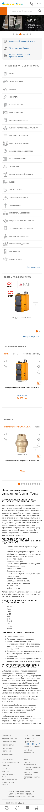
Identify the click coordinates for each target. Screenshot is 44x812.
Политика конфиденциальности (21, 791)
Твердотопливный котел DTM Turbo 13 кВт (22, 388)
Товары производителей (17, 277)
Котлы (6, 354)
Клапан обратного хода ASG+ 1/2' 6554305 (22, 461)
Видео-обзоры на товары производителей (19, 55)
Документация (8, 754)
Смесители (6, 769)
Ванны (15, 354)
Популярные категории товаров (21, 66)
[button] (13, 34)
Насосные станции (9, 779)
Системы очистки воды (32, 354)
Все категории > (34, 267)
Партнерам (6, 751)
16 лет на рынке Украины (19, 48)
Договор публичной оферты (20, 794)
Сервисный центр (9, 742)
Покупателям (7, 748)
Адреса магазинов (9, 739)
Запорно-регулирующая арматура (17, 427)
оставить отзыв (22, 395)
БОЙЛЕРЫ (5, 766)
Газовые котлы (8, 760)
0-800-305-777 (32, 744)
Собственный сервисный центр (22, 41)
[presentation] (35, 305)
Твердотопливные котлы (22, 318)
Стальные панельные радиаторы (32, 768)
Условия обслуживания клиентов (20, 796)
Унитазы (5, 772)
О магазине (6, 736)
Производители (8, 745)
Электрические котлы (11, 763)
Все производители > (31, 337)
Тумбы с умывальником (30, 763)
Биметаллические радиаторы (31, 773)
